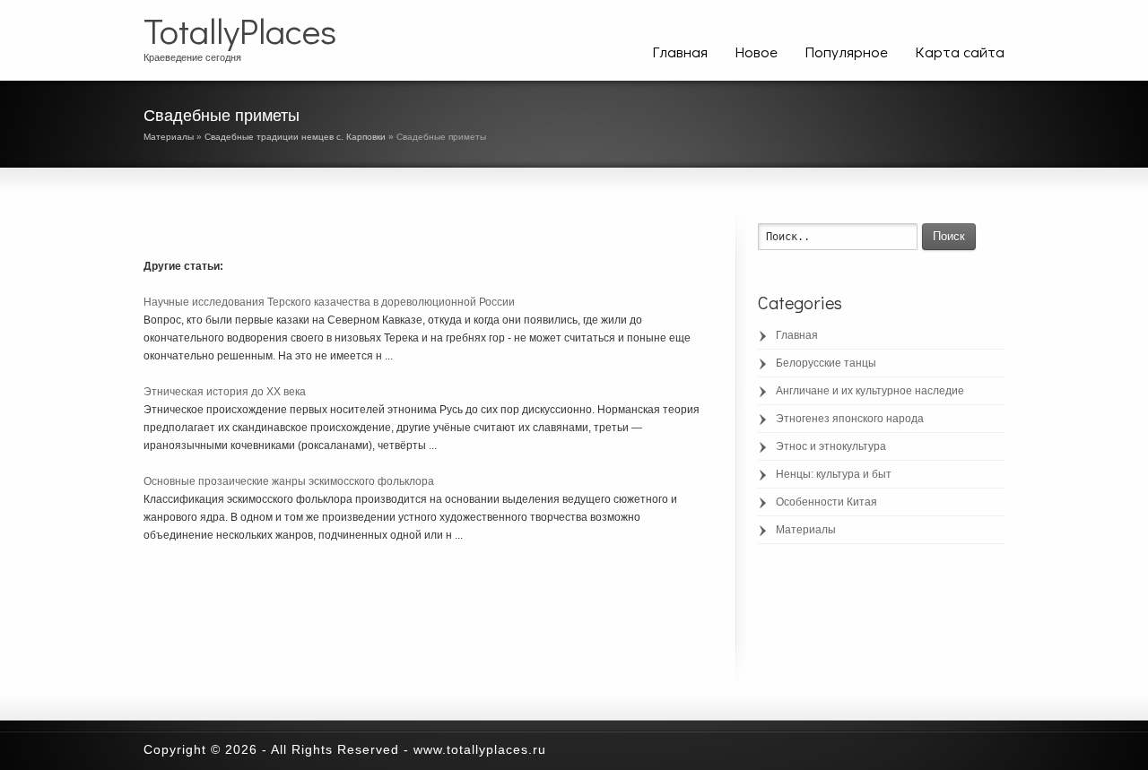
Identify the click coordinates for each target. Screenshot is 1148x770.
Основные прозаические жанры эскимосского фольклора (289, 481)
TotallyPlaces (240, 30)
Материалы (169, 137)
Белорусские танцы (826, 363)
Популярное (846, 51)
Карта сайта (959, 51)
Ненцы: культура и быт (833, 474)
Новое (756, 51)
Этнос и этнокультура (831, 446)
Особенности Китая (826, 502)
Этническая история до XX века (225, 391)
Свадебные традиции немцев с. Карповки (295, 137)
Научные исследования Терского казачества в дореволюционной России (329, 302)
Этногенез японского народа (850, 418)
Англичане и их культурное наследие (870, 391)
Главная (680, 51)
